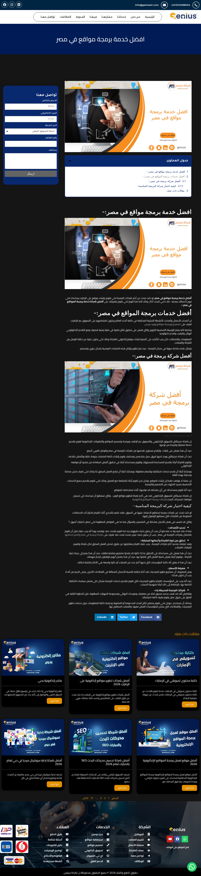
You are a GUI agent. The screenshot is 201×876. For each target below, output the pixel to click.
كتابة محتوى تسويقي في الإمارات (176, 680)
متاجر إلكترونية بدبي (50, 680)
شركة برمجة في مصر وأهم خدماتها (84, 534)
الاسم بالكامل (49, 101)
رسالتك (53, 150)
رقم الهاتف (51, 138)
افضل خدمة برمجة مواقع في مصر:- (166, 171)
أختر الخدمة (51, 125)
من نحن (135, 16)
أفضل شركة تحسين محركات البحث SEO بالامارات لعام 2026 (105, 762)
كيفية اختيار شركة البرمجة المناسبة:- (156, 186)
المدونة (80, 16)
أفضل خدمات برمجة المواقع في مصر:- (164, 176)
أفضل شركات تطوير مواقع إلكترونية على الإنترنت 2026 (105, 682)
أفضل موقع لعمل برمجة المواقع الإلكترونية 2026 (170, 762)
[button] (70, 161)
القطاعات (65, 16)
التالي (85, 798)
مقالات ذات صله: (175, 190)
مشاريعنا (107, 16)
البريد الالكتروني (49, 113)
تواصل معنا (48, 16)
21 (92, 798)
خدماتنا (121, 16)
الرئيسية (149, 16)
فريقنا (93, 16)
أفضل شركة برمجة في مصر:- (164, 181)
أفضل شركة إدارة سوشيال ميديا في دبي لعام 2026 (34, 762)
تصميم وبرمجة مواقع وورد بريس (163, 324)
